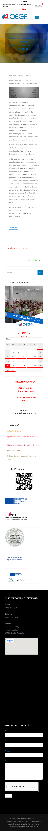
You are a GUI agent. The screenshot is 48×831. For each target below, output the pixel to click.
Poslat (8, 796)
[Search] (40, 272)
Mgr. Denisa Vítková (16, 75)
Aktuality (13, 228)
